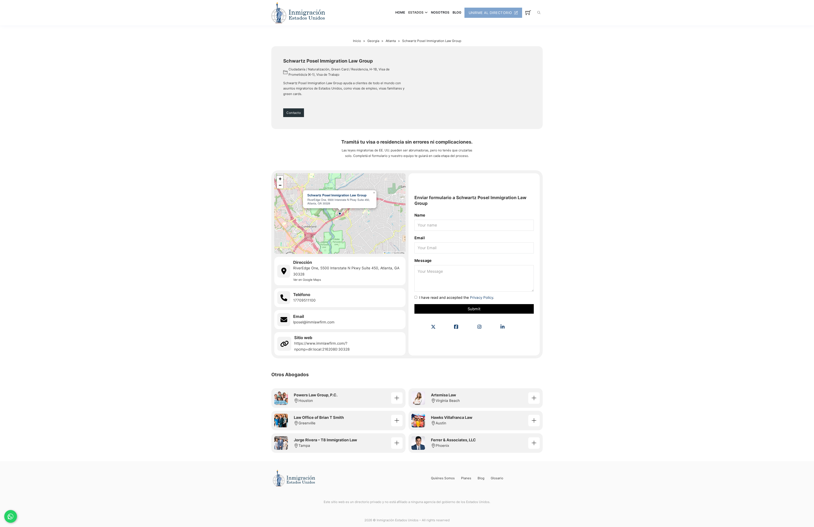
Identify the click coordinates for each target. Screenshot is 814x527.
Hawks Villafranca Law (451, 417)
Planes (466, 478)
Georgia (373, 41)
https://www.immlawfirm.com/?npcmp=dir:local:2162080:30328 (322, 346)
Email (419, 238)
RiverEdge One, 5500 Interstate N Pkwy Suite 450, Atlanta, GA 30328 (346, 271)
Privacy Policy (481, 297)
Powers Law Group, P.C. (315, 395)
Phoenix (442, 445)
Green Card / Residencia (349, 69)
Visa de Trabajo (327, 75)
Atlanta (391, 41)
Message (423, 260)
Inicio (357, 41)
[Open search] (539, 12)
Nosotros (440, 12)
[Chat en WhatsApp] (10, 516)
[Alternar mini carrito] (528, 12)
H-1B (373, 69)
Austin (441, 423)
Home (400, 12)
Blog (457, 12)
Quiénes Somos (443, 478)
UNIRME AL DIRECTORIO (490, 13)
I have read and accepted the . (456, 298)
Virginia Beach (448, 400)
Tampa (304, 445)
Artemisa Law (443, 395)
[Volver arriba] (799, 514)
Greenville (306, 423)
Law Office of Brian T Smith (319, 417)
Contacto (293, 113)
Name (419, 215)
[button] (339, 213)
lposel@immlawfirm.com (314, 322)
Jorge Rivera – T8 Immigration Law (325, 440)
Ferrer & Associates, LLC (453, 440)
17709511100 (304, 300)
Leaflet (387, 253)
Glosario (497, 478)
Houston (305, 400)
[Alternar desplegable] (426, 12)
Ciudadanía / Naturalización (309, 69)
